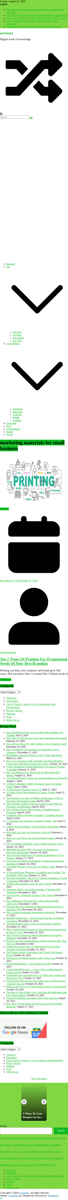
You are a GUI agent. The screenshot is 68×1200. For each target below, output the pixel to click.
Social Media (12, 343)
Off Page (17, 332)
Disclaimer (12, 701)
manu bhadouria (8, 652)
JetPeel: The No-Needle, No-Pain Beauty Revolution (32, 826)
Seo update (18, 338)
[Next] (44, 1101)
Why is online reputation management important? (30, 912)
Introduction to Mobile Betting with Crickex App (30, 958)
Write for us (13, 720)
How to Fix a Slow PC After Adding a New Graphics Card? (36, 18)
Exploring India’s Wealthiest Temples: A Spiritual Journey (35, 815)
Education (11, 423)
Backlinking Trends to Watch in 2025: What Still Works (34, 26)
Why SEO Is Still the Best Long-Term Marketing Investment (36, 15)
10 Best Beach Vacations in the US (23, 789)
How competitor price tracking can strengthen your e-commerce (32, 1158)
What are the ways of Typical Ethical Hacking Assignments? (36, 986)
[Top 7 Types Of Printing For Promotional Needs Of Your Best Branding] (34, 481)
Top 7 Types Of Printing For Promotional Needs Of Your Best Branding (33, 661)
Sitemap (10, 713)
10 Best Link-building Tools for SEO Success (29, 884)
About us (11, 697)
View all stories (39, 1078)
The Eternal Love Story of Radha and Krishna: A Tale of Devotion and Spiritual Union (34, 799)
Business (10, 264)
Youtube (17, 420)
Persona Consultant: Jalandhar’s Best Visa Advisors (32, 998)
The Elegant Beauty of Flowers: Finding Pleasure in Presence (37, 778)
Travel (9, 434)
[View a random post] (34, 111)
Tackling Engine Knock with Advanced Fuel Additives (33, 923)
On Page (17, 335)
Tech (8, 426)
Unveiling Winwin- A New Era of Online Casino (30, 866)
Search (3, 1126)
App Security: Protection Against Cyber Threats (30, 895)
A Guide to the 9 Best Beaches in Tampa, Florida (30, 792)
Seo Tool (17, 340)
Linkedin (17, 414)
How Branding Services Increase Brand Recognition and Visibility (33, 1138)
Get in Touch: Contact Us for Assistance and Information (34, 1060)
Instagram (17, 411)
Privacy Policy (14, 710)
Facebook (17, 409)
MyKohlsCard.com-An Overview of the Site (28, 832)
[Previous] (24, 1101)
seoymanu (6, 33)
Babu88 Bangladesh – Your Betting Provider (28, 963)
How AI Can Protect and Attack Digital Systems (30, 838)
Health (9, 431)
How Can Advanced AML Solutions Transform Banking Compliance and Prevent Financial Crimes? (34, 762)
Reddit (16, 417)
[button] (37, 329)
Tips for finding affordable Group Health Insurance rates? (35, 844)
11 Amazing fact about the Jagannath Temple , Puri (31, 821)
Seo (8, 266)
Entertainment (13, 429)
